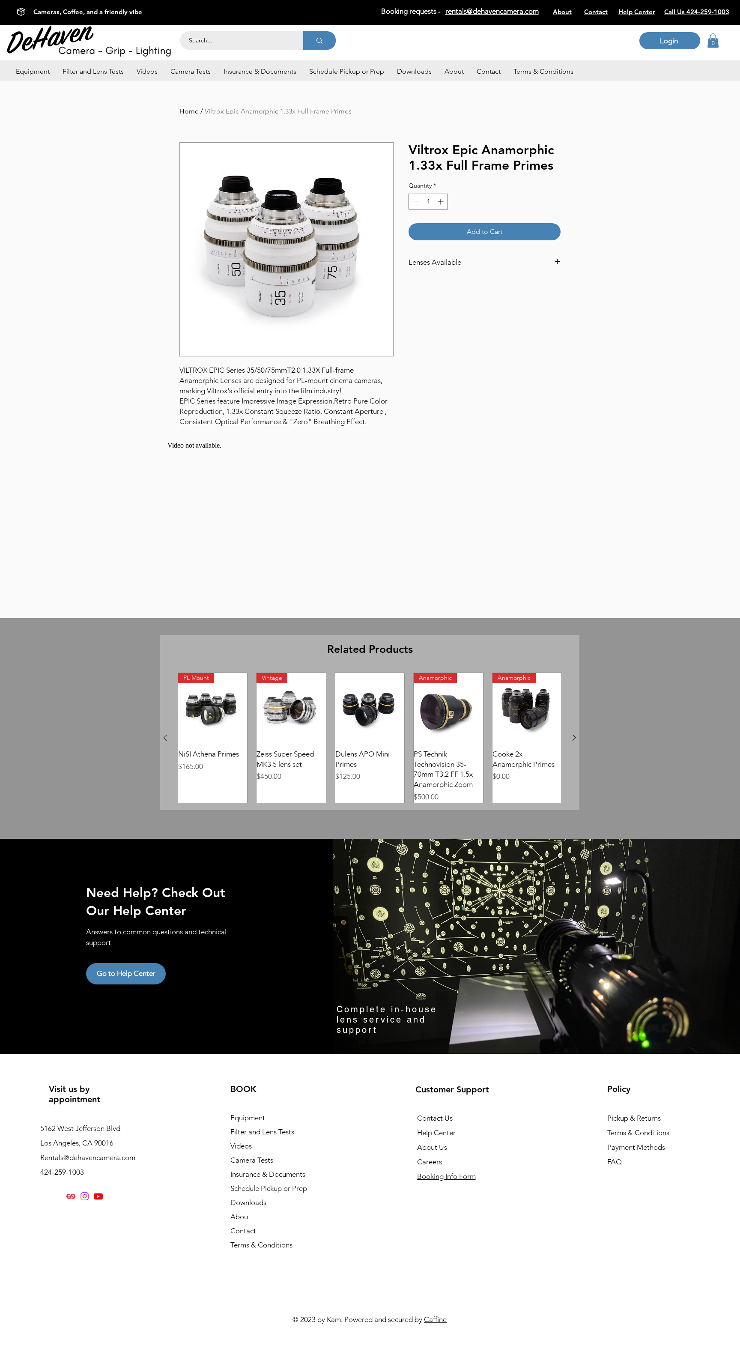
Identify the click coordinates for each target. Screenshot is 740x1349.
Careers (429, 1162)
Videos (241, 1146)
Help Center (436, 1132)
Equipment (247, 1117)
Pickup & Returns (634, 1118)
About (240, 1216)
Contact (243, 1230)
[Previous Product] (165, 738)
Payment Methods (637, 1147)
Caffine (435, 1319)
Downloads (248, 1202)
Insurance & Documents (267, 1174)
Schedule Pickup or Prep (268, 1188)
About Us (432, 1147)
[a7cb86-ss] (71, 1196)
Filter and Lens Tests (262, 1132)
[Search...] (319, 40)
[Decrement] (415, 201)
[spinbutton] (428, 201)
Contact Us (435, 1118)
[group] (369, 737)
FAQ (614, 1162)
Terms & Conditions (261, 1245)
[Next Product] (574, 738)
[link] (713, 40)
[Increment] (441, 201)
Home (189, 111)
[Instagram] (84, 1196)
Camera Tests (251, 1160)
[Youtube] (98, 1196)
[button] (32, 71)
